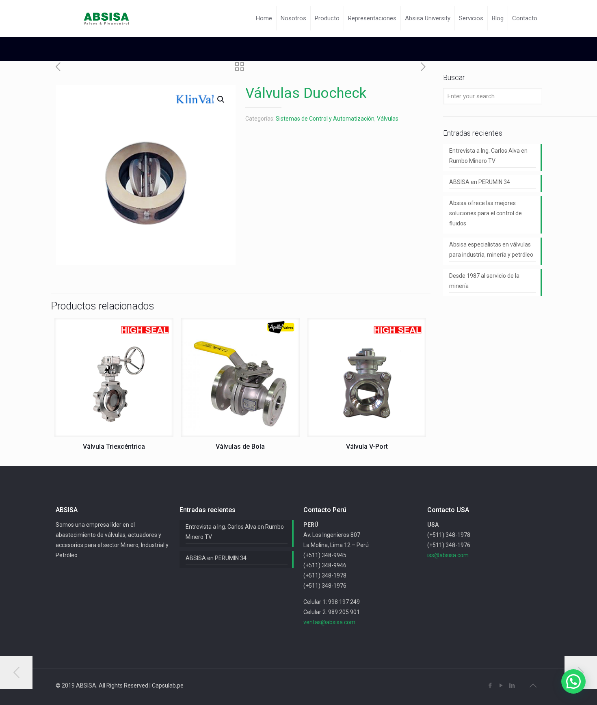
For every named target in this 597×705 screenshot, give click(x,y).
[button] (573, 681)
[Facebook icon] (490, 685)
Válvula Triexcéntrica (114, 446)
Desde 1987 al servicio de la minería (484, 280)
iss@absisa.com (448, 555)
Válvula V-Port (367, 446)
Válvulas (387, 118)
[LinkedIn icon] (512, 685)
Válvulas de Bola (240, 446)
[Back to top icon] (532, 685)
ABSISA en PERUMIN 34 (479, 182)
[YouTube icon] (501, 685)
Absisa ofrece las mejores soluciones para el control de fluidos (485, 213)
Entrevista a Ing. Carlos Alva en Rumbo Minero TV (488, 155)
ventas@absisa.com (329, 622)
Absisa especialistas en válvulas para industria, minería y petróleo (491, 249)
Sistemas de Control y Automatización (325, 118)
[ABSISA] (107, 18)
